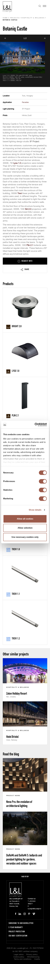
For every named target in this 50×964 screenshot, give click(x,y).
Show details (35, 510)
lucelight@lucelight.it (34, 908)
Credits (37, 959)
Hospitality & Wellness (32, 18)
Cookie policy (18, 957)
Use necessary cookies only (25, 537)
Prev (5, 38)
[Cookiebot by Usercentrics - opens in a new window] (35, 424)
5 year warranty (16, 927)
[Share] (25, 269)
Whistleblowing (33, 957)
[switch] (43, 481)
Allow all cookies (25, 519)
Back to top (25, 876)
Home (5, 18)
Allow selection (25, 528)
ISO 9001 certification (18, 936)
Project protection (17, 931)
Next (44, 38)
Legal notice (18, 954)
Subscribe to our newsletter (21, 923)
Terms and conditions (22, 959)
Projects (14, 18)
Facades (25, 102)
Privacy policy (32, 954)
